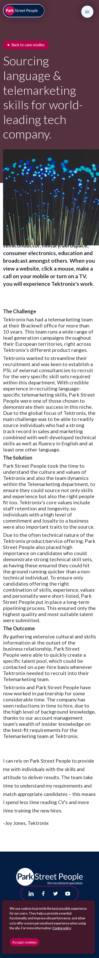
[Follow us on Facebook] (43, 894)
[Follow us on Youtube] (68, 894)
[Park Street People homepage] (24, 11)
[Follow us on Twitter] (56, 894)
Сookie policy (61, 928)
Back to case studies (28, 45)
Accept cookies (24, 942)
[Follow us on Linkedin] (31, 894)
